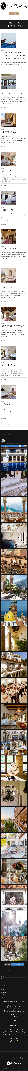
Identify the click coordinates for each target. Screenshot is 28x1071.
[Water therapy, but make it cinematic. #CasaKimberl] (14, 458)
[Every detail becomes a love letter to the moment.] (14, 897)
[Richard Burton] (8, 314)
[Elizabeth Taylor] (8, 81)
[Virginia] (8, 275)
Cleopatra (8, 132)
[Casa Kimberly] (14, 6)
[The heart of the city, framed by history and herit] (14, 923)
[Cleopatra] (8, 120)
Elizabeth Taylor (13, 93)
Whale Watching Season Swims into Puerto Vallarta (13, 55)
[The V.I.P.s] (8, 198)
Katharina (8, 248)
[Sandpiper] (8, 353)
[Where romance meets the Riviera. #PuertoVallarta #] (14, 664)
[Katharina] (8, 236)
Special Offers (16, 69)
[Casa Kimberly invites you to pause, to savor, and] (14, 845)
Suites (4, 108)
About (2, 981)
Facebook (3, 990)
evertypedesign (7, 69)
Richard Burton (12, 326)
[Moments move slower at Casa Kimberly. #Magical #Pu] (14, 561)
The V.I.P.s (7, 209)
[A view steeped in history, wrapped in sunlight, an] (14, 613)
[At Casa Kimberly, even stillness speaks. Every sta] (14, 768)
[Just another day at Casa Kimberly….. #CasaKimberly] (14, 535)
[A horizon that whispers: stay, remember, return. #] (14, 819)
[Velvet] (8, 159)
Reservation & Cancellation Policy (11, 1056)
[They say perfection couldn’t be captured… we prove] (14, 871)
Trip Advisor (4, 997)
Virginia (7, 287)
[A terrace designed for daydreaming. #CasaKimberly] (14, 509)
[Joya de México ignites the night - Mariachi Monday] (14, 690)
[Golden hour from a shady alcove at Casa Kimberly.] (14, 638)
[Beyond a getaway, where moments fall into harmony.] (14, 794)
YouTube (3, 994)
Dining (2, 976)
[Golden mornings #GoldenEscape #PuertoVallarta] (14, 716)
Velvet (6, 171)
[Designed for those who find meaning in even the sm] (14, 948)
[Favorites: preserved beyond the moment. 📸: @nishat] (14, 742)
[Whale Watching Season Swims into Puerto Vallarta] (8, 40)
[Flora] (8, 392)
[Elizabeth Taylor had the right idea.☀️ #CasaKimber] (14, 587)
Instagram (3, 992)
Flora (5, 403)
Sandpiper (8, 365)
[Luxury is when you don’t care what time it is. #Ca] (14, 483)
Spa (2, 978)
